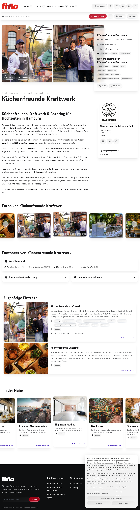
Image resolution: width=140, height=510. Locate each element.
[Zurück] (6, 224)
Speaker (61, 6)
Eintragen (101, 6)
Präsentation (112, 70)
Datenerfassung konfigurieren (111, 498)
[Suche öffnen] (110, 6)
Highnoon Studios (65, 424)
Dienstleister (52, 6)
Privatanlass (104, 325)
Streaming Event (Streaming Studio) (108, 74)
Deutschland (104, 53)
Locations (25, 6)
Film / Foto (101, 70)
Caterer (39, 6)
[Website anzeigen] (116, 141)
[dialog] (111, 481)
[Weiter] (134, 224)
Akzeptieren (123, 503)
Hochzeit (95, 325)
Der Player (97, 426)
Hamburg (9, 16)
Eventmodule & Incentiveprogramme (108, 78)
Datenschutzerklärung (8, 507)
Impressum (19, 507)
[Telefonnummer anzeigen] (110, 141)
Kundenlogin (74, 488)
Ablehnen (99, 503)
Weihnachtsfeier (127, 78)
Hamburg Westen (125, 53)
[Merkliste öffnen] (117, 6)
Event (123, 66)
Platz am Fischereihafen (33, 426)
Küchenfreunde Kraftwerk (65, 306)
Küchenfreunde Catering (64, 347)
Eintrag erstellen (76, 484)
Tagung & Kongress (103, 66)
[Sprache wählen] (129, 6)
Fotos (24, 77)
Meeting (115, 66)
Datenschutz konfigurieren (30, 507)
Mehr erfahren (126, 338)
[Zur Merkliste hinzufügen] (110, 16)
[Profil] (123, 6)
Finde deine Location (54, 484)
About (72, 6)
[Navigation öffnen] (135, 6)
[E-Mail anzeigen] (103, 141)
